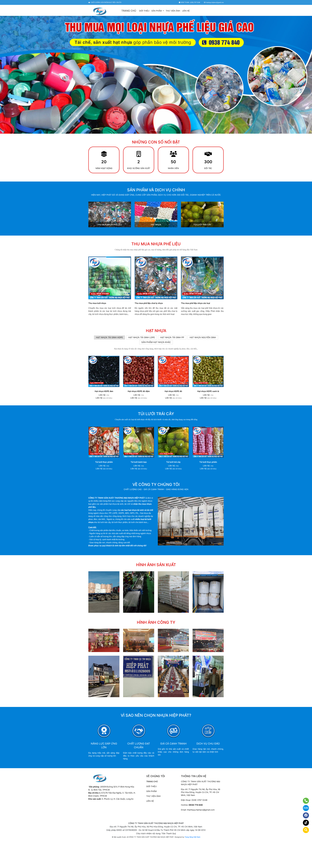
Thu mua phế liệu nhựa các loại (195, 303)
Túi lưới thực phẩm (104, 462)
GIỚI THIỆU (144, 11)
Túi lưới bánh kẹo (139, 462)
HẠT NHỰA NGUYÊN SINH (203, 337)
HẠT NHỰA (156, 224)
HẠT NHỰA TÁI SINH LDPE (141, 337)
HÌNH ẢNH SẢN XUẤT (156, 564)
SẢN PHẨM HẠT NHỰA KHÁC (156, 342)
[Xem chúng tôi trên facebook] (304, 815)
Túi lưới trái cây (173, 462)
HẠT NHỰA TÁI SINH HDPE (109, 337)
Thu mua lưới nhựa (97, 303)
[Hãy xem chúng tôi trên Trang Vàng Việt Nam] (304, 830)
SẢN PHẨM (156, 11)
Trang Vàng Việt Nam (192, 837)
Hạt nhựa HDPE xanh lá (208, 391)
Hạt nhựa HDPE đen (104, 391)
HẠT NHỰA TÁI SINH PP (172, 337)
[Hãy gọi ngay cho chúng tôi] (304, 801)
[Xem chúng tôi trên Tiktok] (304, 823)
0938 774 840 (196, 805)
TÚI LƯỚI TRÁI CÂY (202, 224)
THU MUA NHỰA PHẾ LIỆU (109, 224)
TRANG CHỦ (128, 10)
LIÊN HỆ (186, 11)
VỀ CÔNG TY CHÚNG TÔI (156, 484)
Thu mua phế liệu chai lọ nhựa (149, 303)
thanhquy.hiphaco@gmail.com (201, 810)
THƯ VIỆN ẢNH (173, 11)
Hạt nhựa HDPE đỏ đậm (139, 391)
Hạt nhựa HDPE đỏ (173, 391)
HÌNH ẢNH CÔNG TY (156, 622)
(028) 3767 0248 (199, 800)
